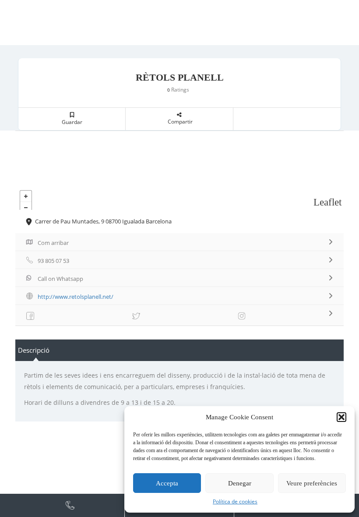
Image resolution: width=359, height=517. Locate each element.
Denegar (239, 483)
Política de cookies (235, 501)
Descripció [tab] (33, 350)
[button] (341, 417)
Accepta (167, 483)
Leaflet (327, 202)
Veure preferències (311, 483)
